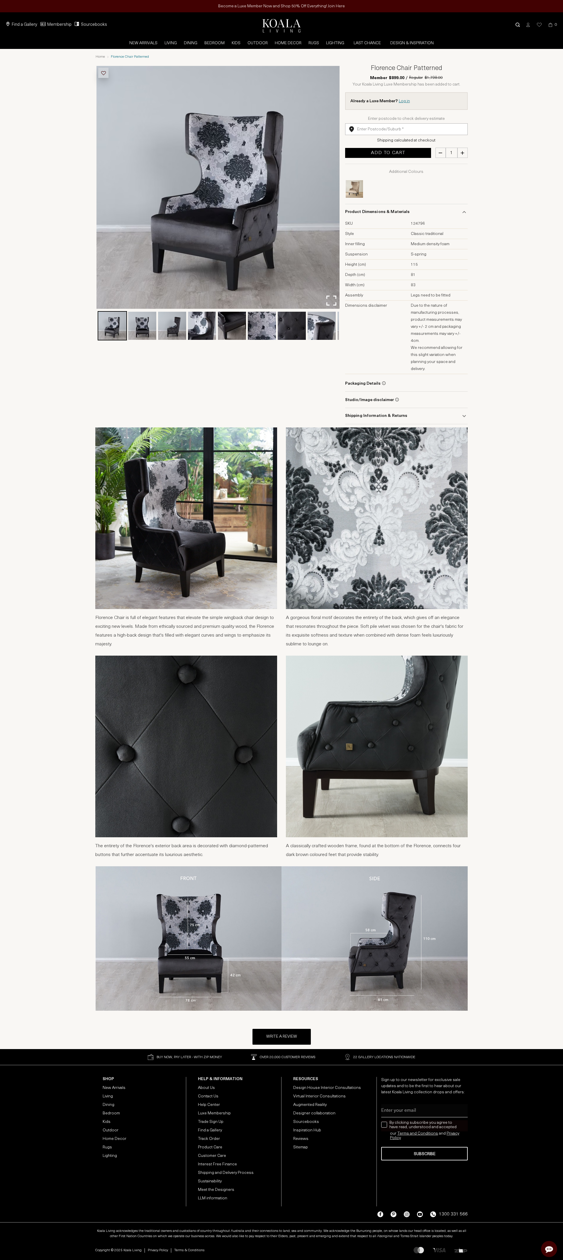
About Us (206, 1088)
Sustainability (210, 1181)
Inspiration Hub (307, 1130)
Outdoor (257, 43)
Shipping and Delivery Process (226, 1173)
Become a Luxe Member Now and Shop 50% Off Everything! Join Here (281, 6)
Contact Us (208, 1096)
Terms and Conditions (417, 1133)
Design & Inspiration (412, 43)
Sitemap (300, 1147)
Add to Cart (388, 153)
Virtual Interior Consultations (319, 1096)
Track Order (209, 1139)
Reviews (300, 1139)
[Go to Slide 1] (112, 325)
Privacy (453, 1133)
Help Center (209, 1105)
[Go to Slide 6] (262, 325)
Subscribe (424, 1154)
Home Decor (288, 43)
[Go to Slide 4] (202, 325)
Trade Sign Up (210, 1122)
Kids (236, 43)
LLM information (212, 1198)
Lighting (335, 43)
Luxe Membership (214, 1113)
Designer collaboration (314, 1113)
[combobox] (406, 129)
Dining (190, 43)
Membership (59, 25)
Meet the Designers (216, 1190)
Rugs (313, 43)
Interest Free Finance (217, 1164)
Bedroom (214, 43)
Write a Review (281, 1036)
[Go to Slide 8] (321, 325)
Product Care (210, 1147)
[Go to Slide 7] (291, 325)
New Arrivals (143, 43)
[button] (518, 25)
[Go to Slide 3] (172, 325)
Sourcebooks (94, 25)
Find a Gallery (24, 25)
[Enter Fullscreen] (331, 300)
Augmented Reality (310, 1105)
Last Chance (367, 43)
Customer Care (212, 1156)
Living (171, 43)
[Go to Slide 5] (232, 325)
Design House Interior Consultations (327, 1088)
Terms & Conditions (189, 1250)
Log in (404, 101)
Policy (395, 1138)
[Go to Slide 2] (142, 325)
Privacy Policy (158, 1250)
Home (100, 57)
